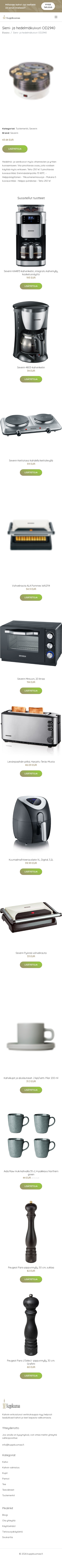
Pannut (5, 1478)
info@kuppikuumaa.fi (13, 1444)
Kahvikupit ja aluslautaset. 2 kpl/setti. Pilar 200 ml (31, 1078)
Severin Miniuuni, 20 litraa (31, 678)
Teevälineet (8, 1489)
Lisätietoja (14, 148)
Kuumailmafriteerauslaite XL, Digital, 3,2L (31, 859)
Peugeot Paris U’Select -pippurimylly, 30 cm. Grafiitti (31, 1362)
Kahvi (5, 1461)
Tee (4, 1484)
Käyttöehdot (8, 1526)
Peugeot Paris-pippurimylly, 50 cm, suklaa (31, 1267)
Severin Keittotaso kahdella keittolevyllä (31, 460)
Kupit (5, 1473)
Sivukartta (7, 1537)
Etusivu (5, 32)
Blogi (5, 1515)
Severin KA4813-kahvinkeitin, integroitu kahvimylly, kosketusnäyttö (31, 273)
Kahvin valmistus (11, 1467)
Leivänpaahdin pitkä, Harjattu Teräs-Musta (31, 761)
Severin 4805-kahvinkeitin (31, 367)
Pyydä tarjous (48, 5)
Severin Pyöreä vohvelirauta (31, 952)
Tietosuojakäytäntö (12, 1531)
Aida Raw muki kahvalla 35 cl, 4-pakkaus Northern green (31, 1173)
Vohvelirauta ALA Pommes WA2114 (31, 585)
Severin (33, 128)
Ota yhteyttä (8, 1520)
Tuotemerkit (22, 128)
